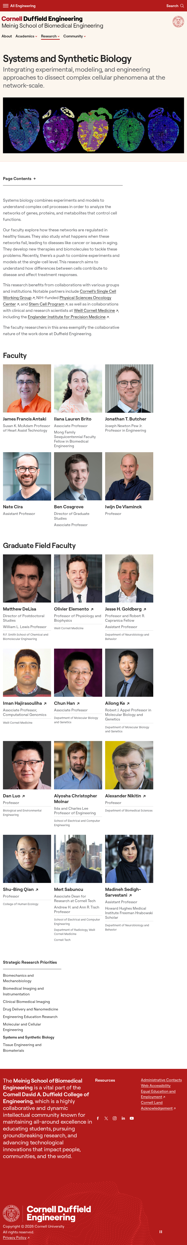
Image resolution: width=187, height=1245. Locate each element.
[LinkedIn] (123, 1118)
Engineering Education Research (30, 1016)
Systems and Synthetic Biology (28, 1037)
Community (74, 35)
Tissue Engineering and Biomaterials (22, 1047)
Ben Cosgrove (68, 506)
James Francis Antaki (24, 419)
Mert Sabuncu (68, 889)
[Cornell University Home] (11, 1213)
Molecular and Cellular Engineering (22, 1027)
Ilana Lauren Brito (72, 419)
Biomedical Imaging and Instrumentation (23, 991)
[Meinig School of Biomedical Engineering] (103, 1214)
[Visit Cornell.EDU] (178, 26)
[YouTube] (131, 1118)
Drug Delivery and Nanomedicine (30, 1009)
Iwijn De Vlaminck (123, 506)
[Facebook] (97, 1118)
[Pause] (160, 1232)
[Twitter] (106, 1118)
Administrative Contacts (161, 1080)
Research (50, 35)
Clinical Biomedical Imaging (26, 1001)
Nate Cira (13, 506)
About (7, 36)
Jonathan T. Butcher (125, 419)
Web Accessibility (156, 1085)
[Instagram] (114, 1118)
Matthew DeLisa (19, 609)
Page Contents (17, 178)
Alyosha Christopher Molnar (75, 798)
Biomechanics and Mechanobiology (18, 978)
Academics (26, 35)
